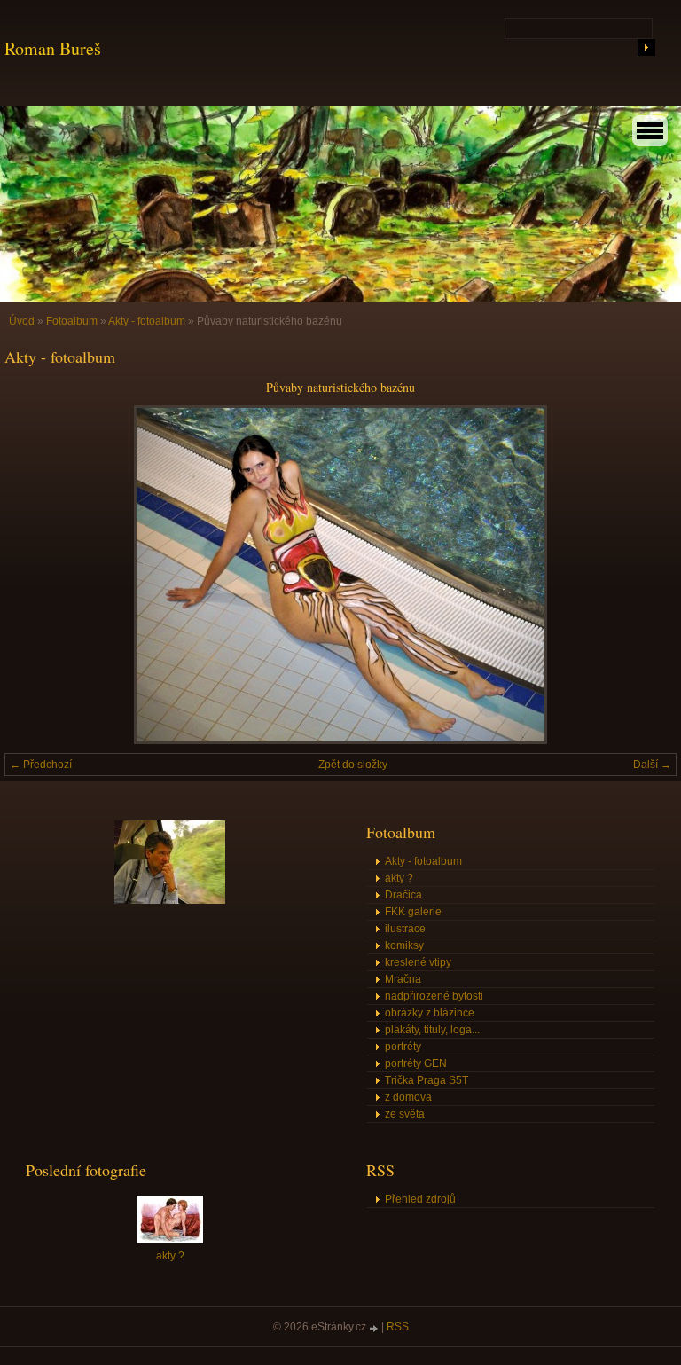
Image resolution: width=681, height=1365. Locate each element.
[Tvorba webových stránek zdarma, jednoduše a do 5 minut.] (375, 1328)
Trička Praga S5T (426, 1080)
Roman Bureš (52, 48)
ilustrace (405, 928)
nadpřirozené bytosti (434, 996)
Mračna (403, 979)
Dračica (403, 895)
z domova (408, 1097)
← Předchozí (41, 764)
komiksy (404, 945)
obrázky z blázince (429, 1013)
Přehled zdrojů (420, 1199)
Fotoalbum (72, 321)
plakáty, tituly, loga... (432, 1030)
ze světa (405, 1114)
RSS (398, 1327)
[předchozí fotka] (33, 574)
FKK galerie (413, 912)
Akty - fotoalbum (146, 321)
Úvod (22, 321)
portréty (403, 1046)
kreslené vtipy (418, 962)
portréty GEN (416, 1063)
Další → (652, 764)
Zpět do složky (352, 764)
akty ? (399, 878)
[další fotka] (648, 574)
